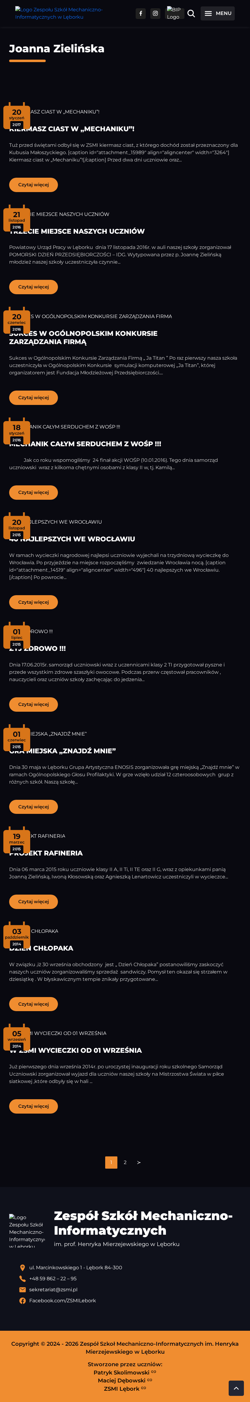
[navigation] (125, 1162)
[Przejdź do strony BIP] (174, 13)
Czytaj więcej (33, 184)
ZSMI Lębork (122, 1388)
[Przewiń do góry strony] (236, 1388)
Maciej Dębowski (122, 1380)
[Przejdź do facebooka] (141, 13)
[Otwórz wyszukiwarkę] (191, 13)
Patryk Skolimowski (122, 1372)
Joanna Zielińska (57, 48)
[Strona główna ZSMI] (71, 13)
